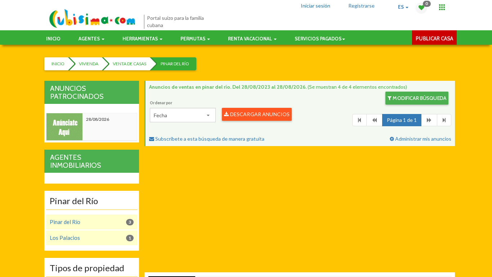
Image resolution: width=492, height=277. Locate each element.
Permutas (193, 38)
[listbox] (183, 115)
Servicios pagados (318, 38)
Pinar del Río (175, 63)
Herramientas (140, 38)
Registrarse (361, 6)
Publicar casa (434, 38)
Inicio (53, 38)
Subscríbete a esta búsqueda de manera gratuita (209, 139)
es (401, 7)
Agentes (90, 38)
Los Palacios (90, 237)
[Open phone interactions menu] (442, 7)
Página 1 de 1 (402, 120)
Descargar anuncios (259, 114)
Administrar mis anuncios (422, 139)
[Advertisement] (300, 211)
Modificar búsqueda (419, 98)
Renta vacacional (250, 38)
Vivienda (88, 63)
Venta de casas (129, 63)
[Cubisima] (92, 18)
